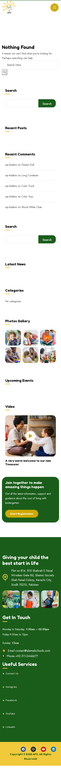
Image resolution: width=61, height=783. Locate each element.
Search (11, 91)
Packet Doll (27, 165)
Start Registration (21, 513)
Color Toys (27, 196)
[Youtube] (43, 749)
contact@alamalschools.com (32, 651)
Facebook (11, 700)
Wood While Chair (31, 207)
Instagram (11, 687)
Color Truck (27, 186)
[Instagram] (33, 749)
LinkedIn (10, 727)
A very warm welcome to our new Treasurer (28, 462)
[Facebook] (23, 749)
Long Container (29, 175)
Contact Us (12, 673)
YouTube (10, 713)
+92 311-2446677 (26, 656)
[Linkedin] (53, 749)
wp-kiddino (11, 165)
